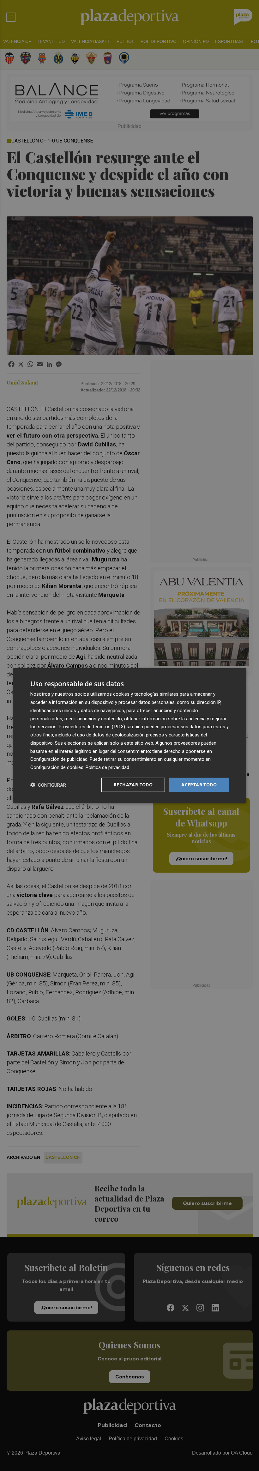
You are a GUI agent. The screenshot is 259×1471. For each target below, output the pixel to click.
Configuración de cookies (56, 767)
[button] (48, 784)
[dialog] (129, 735)
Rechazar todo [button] (133, 785)
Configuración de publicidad (58, 759)
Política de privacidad (107, 767)
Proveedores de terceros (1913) (92, 726)
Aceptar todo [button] (199, 785)
